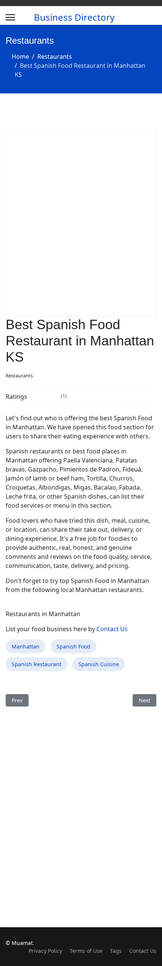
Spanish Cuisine (98, 664)
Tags (116, 950)
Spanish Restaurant (36, 664)
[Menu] (10, 17)
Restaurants (19, 375)
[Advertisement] (81, 224)
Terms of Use (86, 950)
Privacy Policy (45, 950)
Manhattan (26, 646)
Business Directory (74, 17)
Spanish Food (73, 646)
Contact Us (112, 629)
